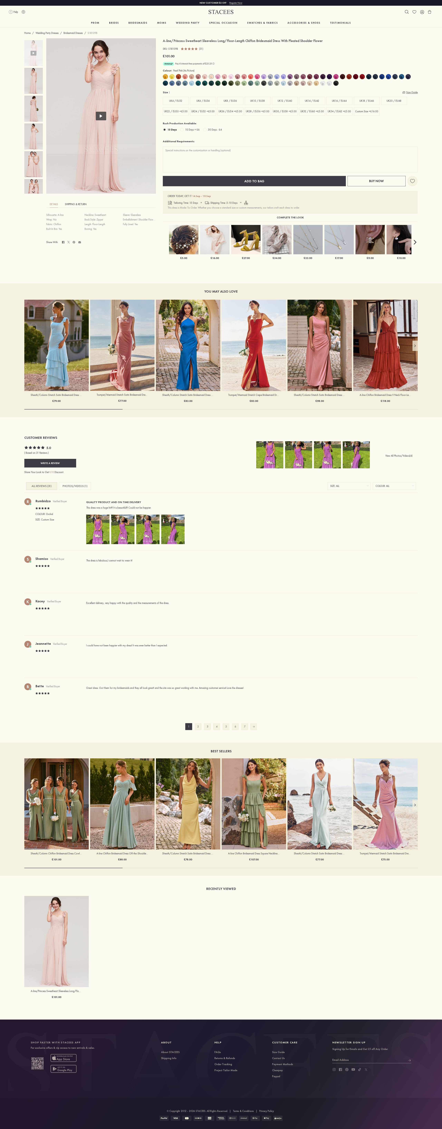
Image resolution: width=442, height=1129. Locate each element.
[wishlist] (414, 12)
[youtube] (353, 1069)
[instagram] (334, 1069)
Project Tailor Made (225, 1070)
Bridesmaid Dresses (73, 33)
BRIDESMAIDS (137, 23)
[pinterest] (347, 1069)
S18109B (92, 33)
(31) (201, 49)
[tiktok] (359, 1069)
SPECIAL (223, 23)
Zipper (100, 219)
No (55, 219)
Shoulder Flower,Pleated (150, 219)
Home (27, 33)
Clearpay (277, 1070)
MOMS (161, 23)
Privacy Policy (266, 1111)
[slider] (189, 48)
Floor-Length (98, 224)
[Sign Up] (409, 1060)
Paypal (276, 1076)
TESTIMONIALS (340, 23)
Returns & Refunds (224, 1058)
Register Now (235, 2)
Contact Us (278, 1058)
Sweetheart (100, 215)
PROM (95, 23)
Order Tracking (223, 1064)
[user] (422, 12)
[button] (33, 192)
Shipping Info (168, 1058)
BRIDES (114, 23)
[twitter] (366, 1069)
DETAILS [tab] (54, 204)
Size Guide (278, 1052)
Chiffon (57, 224)
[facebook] (340, 1069)
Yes (136, 224)
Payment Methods (282, 1064)
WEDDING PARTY (187, 23)
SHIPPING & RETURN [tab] (76, 204)
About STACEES (170, 1052)
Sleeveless (136, 215)
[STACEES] (221, 12)
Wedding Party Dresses (47, 33)
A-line (61, 215)
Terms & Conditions (243, 1111)
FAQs (217, 1052)
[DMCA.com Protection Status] (278, 1118)
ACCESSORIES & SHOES (303, 23)
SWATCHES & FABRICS (262, 23)
